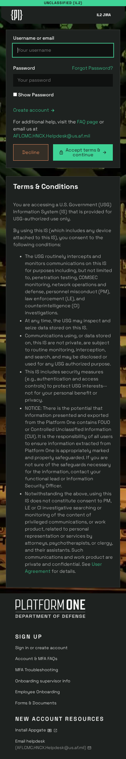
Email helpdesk (50, 744)
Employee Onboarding (37, 691)
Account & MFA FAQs (36, 658)
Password (24, 68)
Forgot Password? (92, 68)
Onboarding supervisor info (42, 681)
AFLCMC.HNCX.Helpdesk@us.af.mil (51, 136)
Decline (31, 152)
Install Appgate (30, 730)
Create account (31, 110)
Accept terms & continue (83, 152)
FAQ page (87, 122)
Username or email (33, 38)
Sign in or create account (41, 647)
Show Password (35, 95)
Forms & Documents (36, 703)
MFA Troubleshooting (36, 669)
